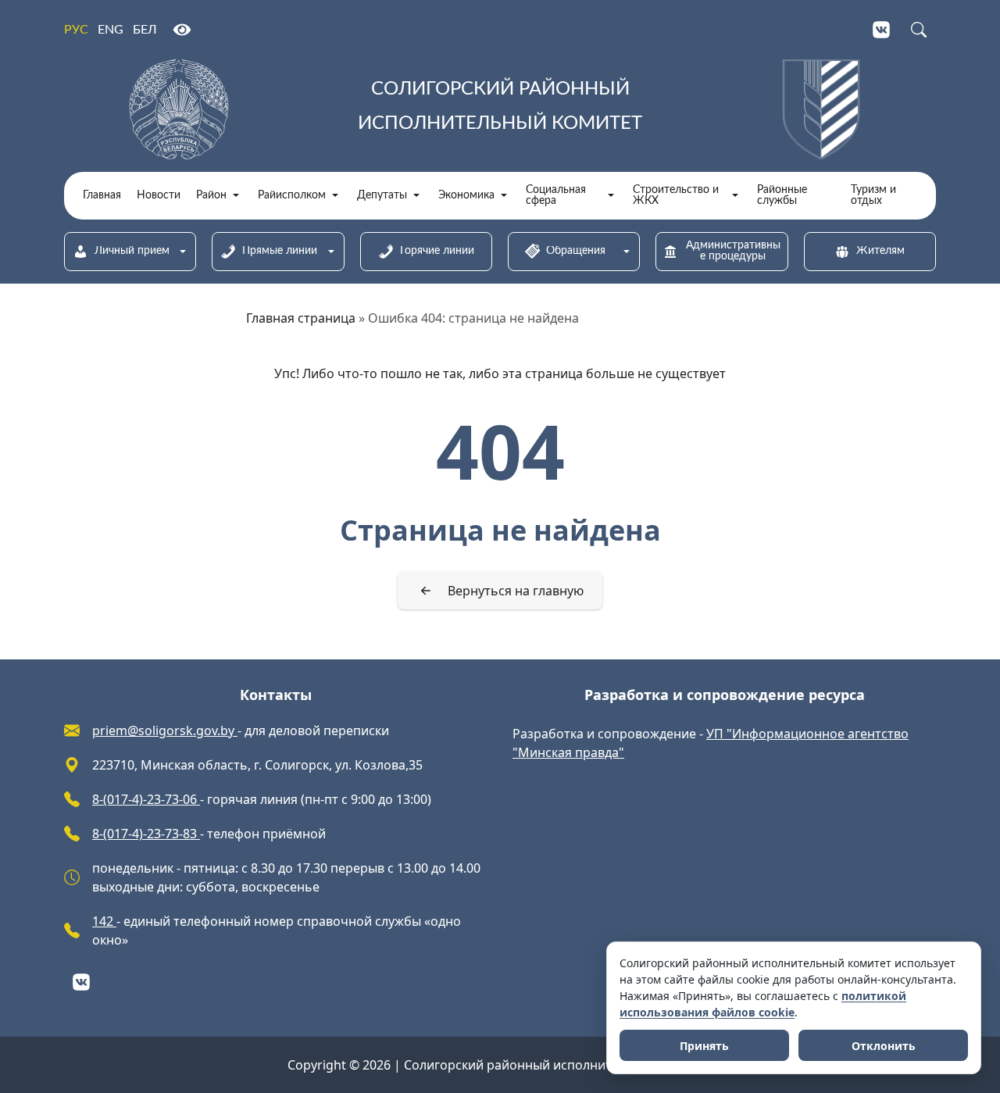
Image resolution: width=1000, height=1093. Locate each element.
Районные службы (782, 195)
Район (211, 195)
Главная (102, 195)
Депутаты (382, 195)
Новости (158, 195)
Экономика (466, 195)
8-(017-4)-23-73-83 (146, 833)
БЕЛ (145, 29)
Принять (704, 1045)
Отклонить (884, 1045)
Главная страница (300, 318)
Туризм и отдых (873, 195)
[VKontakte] (881, 30)
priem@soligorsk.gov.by (165, 730)
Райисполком (292, 195)
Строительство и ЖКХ (676, 195)
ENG (110, 29)
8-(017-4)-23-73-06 (146, 799)
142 (104, 921)
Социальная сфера (556, 195)
